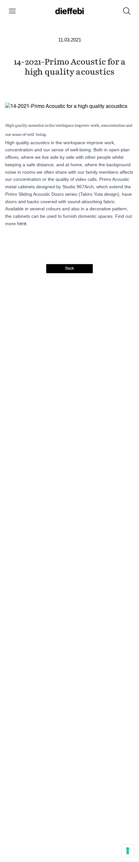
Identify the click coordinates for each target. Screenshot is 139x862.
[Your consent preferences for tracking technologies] (128, 851)
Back (69, 269)
